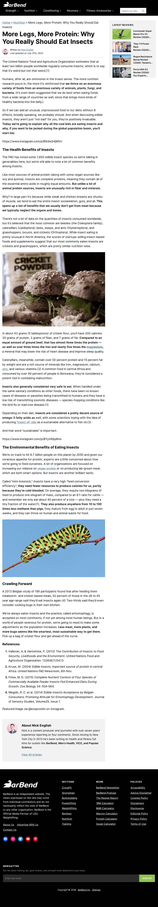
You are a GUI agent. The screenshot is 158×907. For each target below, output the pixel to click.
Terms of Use (138, 823)
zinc (5, 369)
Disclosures (137, 808)
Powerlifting (69, 803)
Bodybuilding (69, 798)
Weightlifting (69, 808)
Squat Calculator (106, 823)
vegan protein (46, 468)
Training (66, 823)
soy (4, 179)
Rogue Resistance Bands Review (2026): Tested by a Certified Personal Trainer (142, 62)
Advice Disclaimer (141, 792)
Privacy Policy (139, 818)
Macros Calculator (107, 813)
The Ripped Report (107, 798)
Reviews (66, 813)
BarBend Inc (84, 889)
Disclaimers (137, 803)
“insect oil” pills (26, 422)
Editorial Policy (139, 813)
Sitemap (96, 889)
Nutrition (19, 22)
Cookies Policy (139, 798)
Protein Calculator (106, 818)
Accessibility (138, 787)
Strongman (68, 792)
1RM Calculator (105, 803)
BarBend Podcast (106, 792)
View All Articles (32, 754)
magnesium (95, 347)
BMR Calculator (105, 808)
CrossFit (67, 787)
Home (6, 22)
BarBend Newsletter (107, 787)
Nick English (27, 49)
